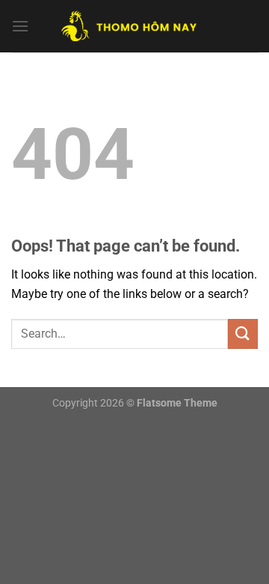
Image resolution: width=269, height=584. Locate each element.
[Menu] (20, 25)
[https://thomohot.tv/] (134, 26)
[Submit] (243, 333)
